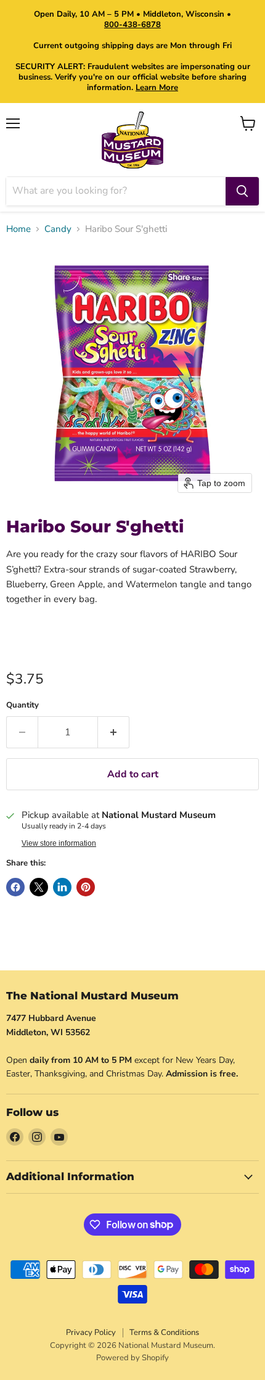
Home (18, 229)
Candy (57, 229)
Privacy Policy (91, 1332)
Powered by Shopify (132, 1357)
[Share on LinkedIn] (62, 887)
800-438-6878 (132, 24)
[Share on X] (39, 887)
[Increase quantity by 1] (113, 732)
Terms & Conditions (164, 1332)
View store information (59, 843)
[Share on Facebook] (15, 887)
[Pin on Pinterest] (85, 887)
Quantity (22, 705)
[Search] (242, 191)
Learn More (157, 87)
